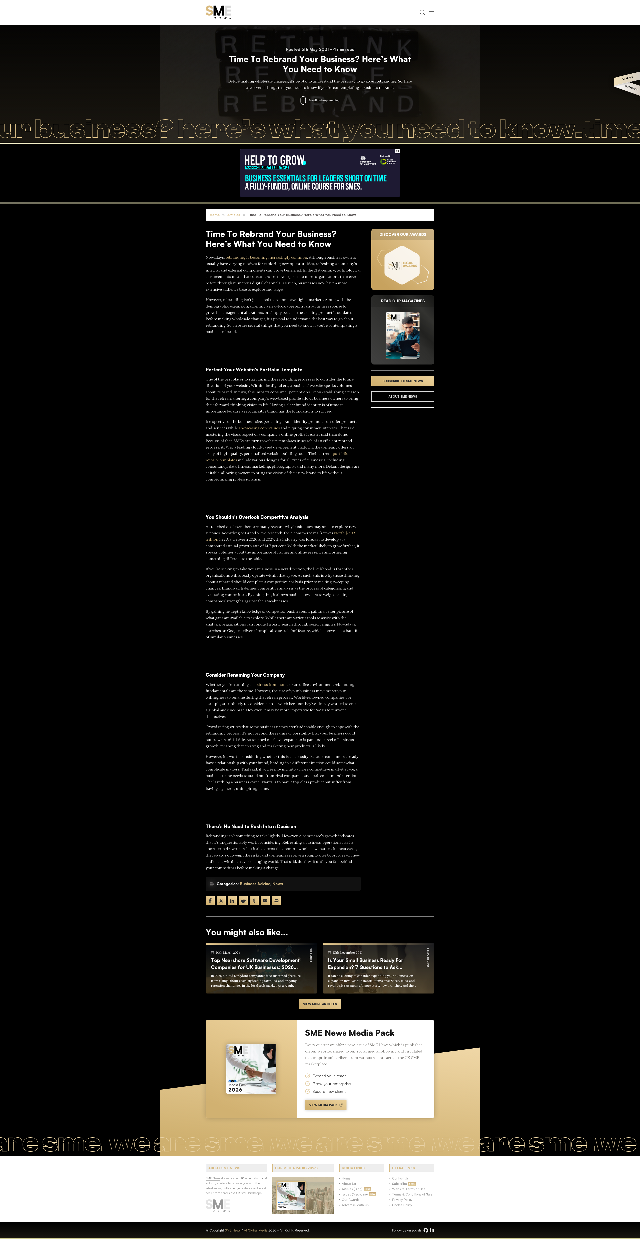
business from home (270, 684)
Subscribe (399, 1184)
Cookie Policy (402, 1205)
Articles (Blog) (352, 1189)
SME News (233, 1230)
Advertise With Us (355, 1205)
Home (215, 215)
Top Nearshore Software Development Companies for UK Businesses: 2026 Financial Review (255, 964)
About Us (349, 1184)
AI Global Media (256, 1230)
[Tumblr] (254, 900)
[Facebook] (210, 900)
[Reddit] (243, 900)
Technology (310, 955)
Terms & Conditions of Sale (412, 1194)
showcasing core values (259, 428)
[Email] (265, 900)
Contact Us (400, 1178)
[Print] (276, 900)
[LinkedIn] (232, 900)
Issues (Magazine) (355, 1194)
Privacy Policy (402, 1200)
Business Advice (255, 883)
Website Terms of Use (408, 1189)
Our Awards (351, 1200)
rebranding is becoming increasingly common (266, 257)
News (277, 883)
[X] (221, 900)
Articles (233, 215)
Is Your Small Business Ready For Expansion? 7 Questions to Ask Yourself (365, 964)
